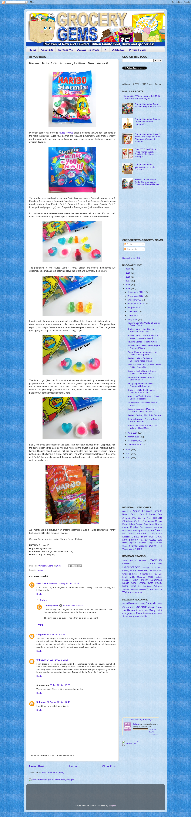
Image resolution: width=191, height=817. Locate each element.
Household (145, 531)
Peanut (140, 613)
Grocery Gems (51, 605)
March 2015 (134, 437)
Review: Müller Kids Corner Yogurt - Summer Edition (144, 347)
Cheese (141, 518)
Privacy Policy (137, 49)
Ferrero (146, 568)
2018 (128, 277)
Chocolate (154, 518)
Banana (132, 603)
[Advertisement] (141, 215)
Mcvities (126, 580)
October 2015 (135, 300)
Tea (160, 546)
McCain (159, 577)
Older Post (109, 766)
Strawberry (128, 616)
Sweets (153, 545)
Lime (146, 611)
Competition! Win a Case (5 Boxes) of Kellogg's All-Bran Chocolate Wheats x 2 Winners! (148, 138)
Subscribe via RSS (131, 258)
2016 (128, 285)
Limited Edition (140, 536)
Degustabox (128, 524)
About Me (47, 49)
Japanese (156, 533)
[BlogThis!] (72, 565)
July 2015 (133, 311)
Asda (133, 560)
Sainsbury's (147, 586)
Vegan (125, 549)
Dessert (139, 524)
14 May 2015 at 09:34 (73, 605)
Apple (125, 603)
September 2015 (136, 304)
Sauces (159, 543)
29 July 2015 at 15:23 (60, 685)
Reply (39, 594)
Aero (124, 561)
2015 (128, 289)
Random (142, 543)
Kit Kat (153, 573)
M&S (132, 576)
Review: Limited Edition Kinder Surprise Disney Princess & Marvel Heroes (147, 181)
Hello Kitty (143, 571)
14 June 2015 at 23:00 (57, 634)
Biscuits (158, 511)
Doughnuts (149, 524)
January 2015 (135, 445)
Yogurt (138, 548)
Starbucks (134, 589)
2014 (128, 449)
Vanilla (143, 616)
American (126, 511)
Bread (125, 514)
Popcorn (133, 543)
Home (32, 49)
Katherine (136, 724)
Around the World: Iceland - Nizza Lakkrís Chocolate (143, 397)
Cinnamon (127, 607)
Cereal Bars (155, 514)
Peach (132, 613)
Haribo (40, 570)
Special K (125, 589)
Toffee (136, 617)
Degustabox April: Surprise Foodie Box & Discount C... (143, 420)
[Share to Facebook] (78, 565)
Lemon (140, 610)
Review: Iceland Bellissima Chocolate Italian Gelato (139, 359)
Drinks (158, 524)
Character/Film (129, 518)
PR (105, 49)
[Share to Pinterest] (80, 565)
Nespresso (156, 580)
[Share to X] (75, 565)
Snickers (158, 586)
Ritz (139, 586)
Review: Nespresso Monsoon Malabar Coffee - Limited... (141, 410)
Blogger (112, 806)
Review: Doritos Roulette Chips (142, 342)
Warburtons (136, 592)
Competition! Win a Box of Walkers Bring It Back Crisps (148, 105)
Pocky (158, 583)
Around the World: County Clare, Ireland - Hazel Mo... (142, 427)
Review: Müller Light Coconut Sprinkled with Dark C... (141, 330)
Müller (144, 580)
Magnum (141, 577)
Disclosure (118, 49)
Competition (148, 521)
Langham (41, 634)
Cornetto (126, 564)
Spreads (143, 546)
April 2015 (133, 433)
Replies (43, 600)
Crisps (158, 521)
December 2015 (136, 292)
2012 (128, 457)
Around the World (142, 511)
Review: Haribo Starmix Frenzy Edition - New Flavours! (142, 372)
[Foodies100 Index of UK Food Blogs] (134, 741)
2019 (128, 273)
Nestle (125, 583)
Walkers (126, 592)
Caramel (150, 603)
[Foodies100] (129, 743)
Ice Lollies (128, 534)
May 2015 (133, 319)
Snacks (133, 545)
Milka (135, 580)
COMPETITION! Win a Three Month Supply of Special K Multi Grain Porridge (145, 153)
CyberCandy (155, 563)
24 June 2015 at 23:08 (57, 660)
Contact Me (65, 49)
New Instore (129, 539)
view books (154, 735)
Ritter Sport (129, 586)
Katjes (134, 574)
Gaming (148, 527)
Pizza (124, 543)
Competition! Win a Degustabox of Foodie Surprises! (145, 166)
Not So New (142, 540)
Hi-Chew (152, 571)
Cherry (158, 603)
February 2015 (135, 441)
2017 (128, 281)
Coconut (141, 607)
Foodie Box (137, 527)
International (142, 533)
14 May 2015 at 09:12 (68, 583)
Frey (160, 568)
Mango (152, 610)
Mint (159, 610)
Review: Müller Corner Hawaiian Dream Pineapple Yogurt (142, 336)
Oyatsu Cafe (155, 540)
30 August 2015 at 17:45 (58, 702)
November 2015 (136, 296)
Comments (131, 249)
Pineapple (147, 613)
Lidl (160, 574)
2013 (128, 453)
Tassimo (142, 589)
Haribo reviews (66, 133)
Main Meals (155, 536)
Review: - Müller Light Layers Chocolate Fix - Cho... (141, 391)
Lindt (124, 577)
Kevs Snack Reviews (46, 583)
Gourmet (158, 527)
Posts (129, 244)
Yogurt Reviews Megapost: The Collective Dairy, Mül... (142, 353)
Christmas (127, 521)
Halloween (127, 530)
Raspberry (157, 613)
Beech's (142, 561)
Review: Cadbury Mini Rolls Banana (144, 415)
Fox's (153, 568)
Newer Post (36, 766)
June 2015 (133, 315)
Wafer (131, 549)
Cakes (133, 514)
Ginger (151, 607)
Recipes (151, 543)
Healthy (136, 530)
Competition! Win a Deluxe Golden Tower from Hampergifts (147, 121)
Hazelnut (132, 610)
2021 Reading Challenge (141, 719)
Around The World (88, 49)
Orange (126, 613)
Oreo (134, 583)
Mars (150, 576)
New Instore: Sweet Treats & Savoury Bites (140, 378)
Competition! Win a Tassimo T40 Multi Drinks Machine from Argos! (142, 97)
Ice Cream (156, 530)
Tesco (150, 589)
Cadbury (156, 560)
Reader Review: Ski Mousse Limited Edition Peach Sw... (144, 366)
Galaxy (125, 571)
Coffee (137, 521)
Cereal (143, 514)
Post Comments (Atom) (53, 772)
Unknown (41, 660)
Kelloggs (126, 537)
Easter (125, 527)
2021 (128, 269)
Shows (124, 546)
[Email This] (69, 565)
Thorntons (158, 589)
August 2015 (134, 308)
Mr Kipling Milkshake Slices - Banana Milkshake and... (140, 385)
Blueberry (141, 604)
